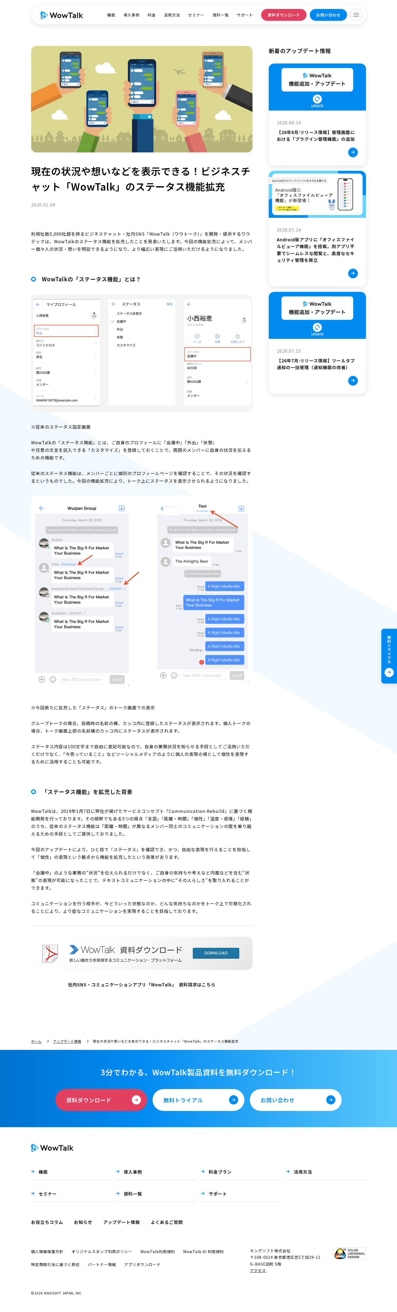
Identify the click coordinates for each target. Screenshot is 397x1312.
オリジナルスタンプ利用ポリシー (102, 1251)
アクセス (258, 1270)
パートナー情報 (102, 1264)
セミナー (196, 15)
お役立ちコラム (47, 1222)
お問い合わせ (328, 15)
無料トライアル (389, 649)
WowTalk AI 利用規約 (203, 1251)
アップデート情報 (67, 1041)
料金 (152, 15)
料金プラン (220, 1172)
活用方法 (172, 15)
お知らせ (83, 1222)
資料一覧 (221, 15)
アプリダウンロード (142, 1264)
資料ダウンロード (284, 15)
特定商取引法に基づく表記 (55, 1264)
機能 (111, 15)
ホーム (36, 1041)
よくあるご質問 (167, 1222)
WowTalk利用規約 (157, 1251)
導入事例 (131, 15)
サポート (245, 15)
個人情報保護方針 (47, 1251)
